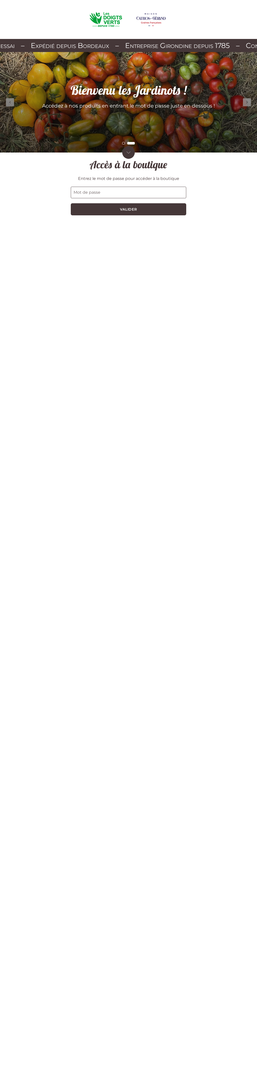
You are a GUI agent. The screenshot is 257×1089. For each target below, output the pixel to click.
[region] (128, 102)
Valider (128, 209)
